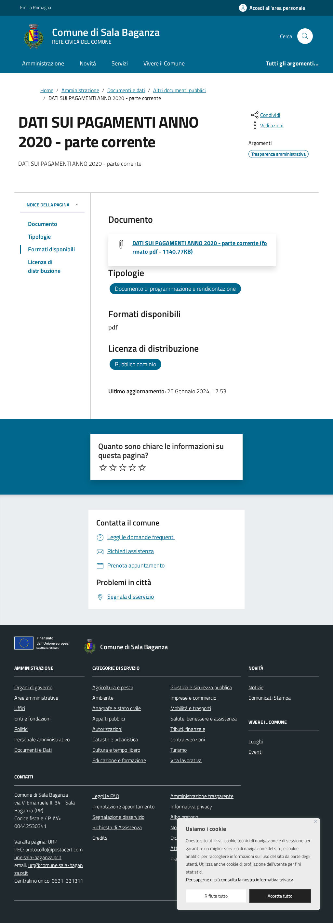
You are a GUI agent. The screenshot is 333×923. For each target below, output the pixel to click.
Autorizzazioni (107, 729)
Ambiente (102, 698)
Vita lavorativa (186, 760)
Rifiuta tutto (216, 895)
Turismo (178, 750)
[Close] (315, 821)
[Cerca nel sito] (305, 36)
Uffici (19, 708)
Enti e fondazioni (32, 718)
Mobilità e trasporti (190, 708)
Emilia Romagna (35, 7)
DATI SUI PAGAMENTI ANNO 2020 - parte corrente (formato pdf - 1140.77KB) (199, 247)
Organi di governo (33, 687)
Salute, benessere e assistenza (203, 718)
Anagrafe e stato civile (116, 708)
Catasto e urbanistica (115, 739)
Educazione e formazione (119, 760)
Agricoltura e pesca (112, 687)
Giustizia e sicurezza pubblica (201, 687)
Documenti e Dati (33, 750)
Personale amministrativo (42, 739)
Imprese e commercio (193, 698)
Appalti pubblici (108, 718)
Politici (21, 729)
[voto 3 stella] (122, 467)
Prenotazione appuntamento (123, 806)
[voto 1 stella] (103, 467)
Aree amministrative (36, 698)
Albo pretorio (184, 817)
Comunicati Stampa (269, 698)
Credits (99, 838)
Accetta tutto (280, 895)
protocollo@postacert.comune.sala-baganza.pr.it (48, 853)
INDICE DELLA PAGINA (47, 204)
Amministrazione (43, 63)
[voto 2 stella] (113, 467)
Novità (88, 63)
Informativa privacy (191, 806)
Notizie (255, 687)
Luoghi (255, 741)
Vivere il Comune (164, 63)
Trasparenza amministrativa (278, 153)
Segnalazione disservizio (118, 817)
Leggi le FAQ (105, 796)
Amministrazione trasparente (201, 796)
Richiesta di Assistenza (117, 827)
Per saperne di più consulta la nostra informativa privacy (239, 879)
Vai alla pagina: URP (35, 842)
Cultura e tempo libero (116, 750)
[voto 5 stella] (142, 467)
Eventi (255, 752)
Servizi (120, 63)
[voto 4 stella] (132, 467)
